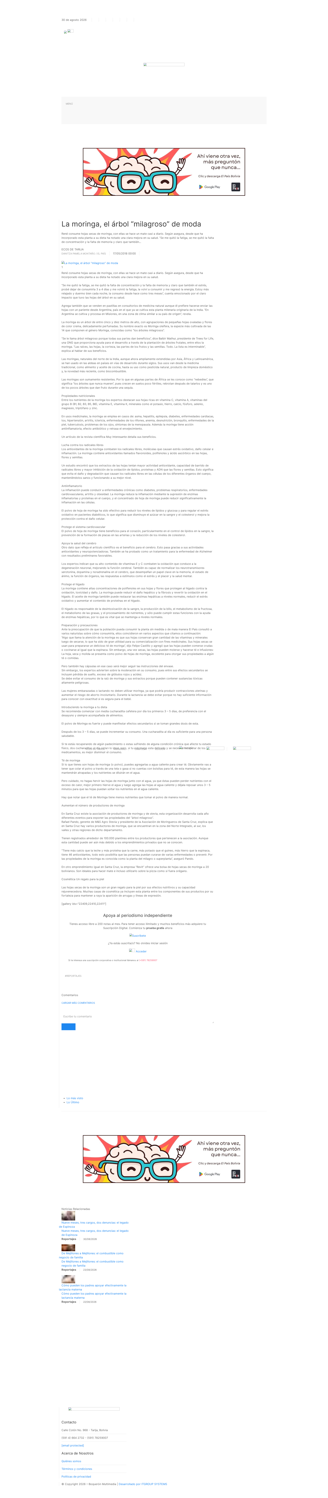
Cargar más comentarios (78, 1002)
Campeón (141, 749)
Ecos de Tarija (95, 749)
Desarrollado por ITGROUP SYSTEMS (143, 1484)
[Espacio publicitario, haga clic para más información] (164, 171)
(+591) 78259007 (148, 960)
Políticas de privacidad (76, 1476)
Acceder (141, 951)
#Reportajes (73, 975)
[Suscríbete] (137, 935)
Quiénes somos (71, 1461)
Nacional (119, 749)
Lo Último (73, 1102)
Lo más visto (75, 1098)
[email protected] (73, 1445)
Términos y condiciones (77, 1469)
